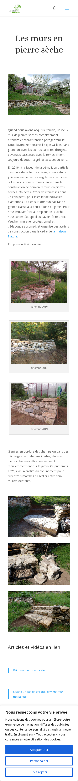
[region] (39, 743)
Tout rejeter (39, 772)
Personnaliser (39, 761)
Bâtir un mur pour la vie (29, 670)
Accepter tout (39, 750)
